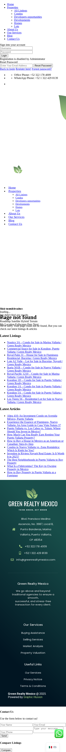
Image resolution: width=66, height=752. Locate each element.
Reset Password (43, 65)
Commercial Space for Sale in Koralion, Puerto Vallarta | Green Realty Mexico (33, 350)
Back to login (7, 68)
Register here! (23, 68)
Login (4, 55)
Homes (18, 23)
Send (4, 736)
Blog (9, 35)
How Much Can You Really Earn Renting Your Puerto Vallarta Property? (33, 436)
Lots (16, 26)
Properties (12, 7)
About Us (12, 29)
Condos (18, 13)
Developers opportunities (28, 16)
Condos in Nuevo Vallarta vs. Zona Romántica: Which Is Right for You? (33, 449)
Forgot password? (42, 68)
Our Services (14, 32)
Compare (6, 750)
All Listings (20, 10)
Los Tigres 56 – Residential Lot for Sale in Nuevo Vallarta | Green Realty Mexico (34, 400)
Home (10, 4)
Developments (22, 20)
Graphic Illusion (33, 697)
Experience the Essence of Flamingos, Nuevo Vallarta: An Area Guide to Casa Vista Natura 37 (34, 424)
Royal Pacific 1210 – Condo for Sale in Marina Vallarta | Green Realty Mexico (33, 375)
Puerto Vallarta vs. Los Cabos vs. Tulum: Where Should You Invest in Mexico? (34, 430)
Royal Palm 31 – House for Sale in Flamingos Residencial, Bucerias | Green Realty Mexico (32, 356)
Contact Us (13, 38)
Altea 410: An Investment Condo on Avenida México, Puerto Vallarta (32, 417)
